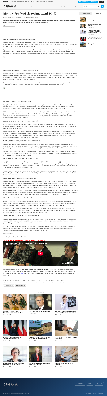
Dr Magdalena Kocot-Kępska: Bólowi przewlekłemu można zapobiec (13, 364)
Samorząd (37, 6)
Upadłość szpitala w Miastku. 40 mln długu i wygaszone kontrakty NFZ (39, 338)
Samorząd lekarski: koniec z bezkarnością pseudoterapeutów (13, 312)
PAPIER (94, 393)
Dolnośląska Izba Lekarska (10, 282)
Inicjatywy (59, 6)
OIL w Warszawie (50, 280)
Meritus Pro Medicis (20, 285)
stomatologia (16, 280)
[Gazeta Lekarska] (10, 6)
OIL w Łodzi (40, 280)
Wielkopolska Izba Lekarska (26, 282)
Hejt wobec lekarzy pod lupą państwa (40, 311)
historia (37, 282)
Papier (90, 383)
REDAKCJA (100, 393)
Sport (65, 6)
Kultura (70, 6)
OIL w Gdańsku (31, 280)
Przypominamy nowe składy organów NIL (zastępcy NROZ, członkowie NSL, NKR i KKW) (32, 1)
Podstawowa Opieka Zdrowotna (50, 282)
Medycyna (30, 6)
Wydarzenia (23, 6)
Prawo (48, 6)
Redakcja (99, 383)
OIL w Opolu (63, 282)
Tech (53, 6)
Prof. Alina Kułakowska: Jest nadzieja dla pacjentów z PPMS (39, 364)
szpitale (23, 280)
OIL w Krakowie (60, 280)
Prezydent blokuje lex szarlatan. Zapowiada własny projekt (12, 338)
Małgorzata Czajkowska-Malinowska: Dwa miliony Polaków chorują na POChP (66, 312)
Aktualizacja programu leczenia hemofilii (64, 364)
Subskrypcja (94, 1)
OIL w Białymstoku (8, 285)
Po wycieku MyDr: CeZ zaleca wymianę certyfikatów (66, 338)
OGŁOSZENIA (88, 393)
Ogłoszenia (79, 383)
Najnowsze (76, 6)
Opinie (43, 6)
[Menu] (102, 6)
